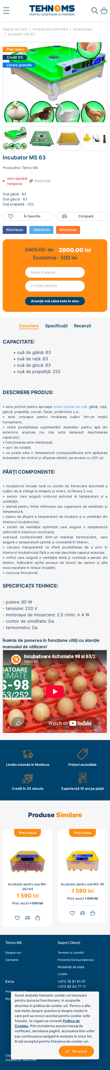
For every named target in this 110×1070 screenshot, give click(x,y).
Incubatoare (82, 29)
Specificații (56, 325)
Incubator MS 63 (21, 34)
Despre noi (13, 953)
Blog (8, 999)
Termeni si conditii (71, 953)
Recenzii (82, 325)
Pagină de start (15, 29)
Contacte (11, 960)
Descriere (29, 325)
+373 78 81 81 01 (71, 982)
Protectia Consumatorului (76, 960)
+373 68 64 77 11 (72, 987)
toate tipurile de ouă (70, 407)
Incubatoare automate (50, 29)
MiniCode (29, 1060)
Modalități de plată (71, 967)
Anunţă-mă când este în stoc (55, 301)
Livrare (62, 974)
